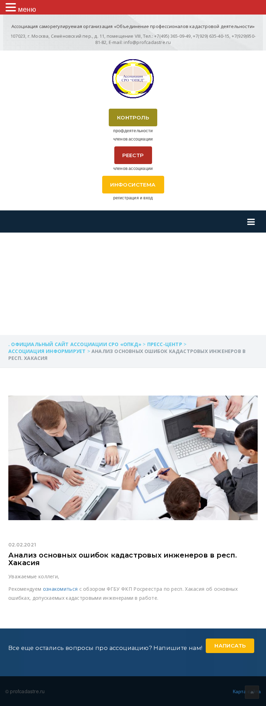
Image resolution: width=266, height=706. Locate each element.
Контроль (133, 117)
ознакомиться (60, 589)
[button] (12, 7)
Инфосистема (133, 184)
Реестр (132, 155)
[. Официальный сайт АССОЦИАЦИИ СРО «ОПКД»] (133, 78)
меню (27, 9)
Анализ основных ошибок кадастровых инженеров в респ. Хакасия (122, 559)
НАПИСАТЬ (230, 645)
